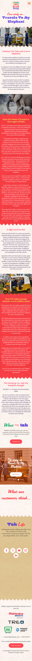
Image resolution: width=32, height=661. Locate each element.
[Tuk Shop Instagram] (25, 550)
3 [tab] (18, 480)
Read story (16, 474)
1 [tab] (14, 480)
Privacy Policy (24, 650)
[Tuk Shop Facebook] (6, 550)
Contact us (16, 441)
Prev (2, 466)
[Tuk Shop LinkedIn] (16, 555)
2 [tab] (16, 480)
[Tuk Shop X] (12, 550)
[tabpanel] (16, 466)
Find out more (16, 645)
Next (29, 466)
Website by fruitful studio (16, 652)
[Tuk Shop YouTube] (19, 550)
